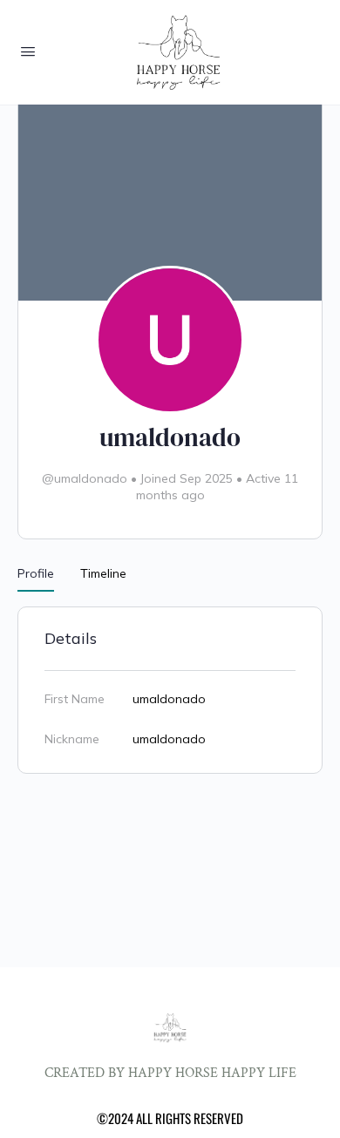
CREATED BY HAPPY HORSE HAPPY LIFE (170, 1073)
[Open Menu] (27, 51)
